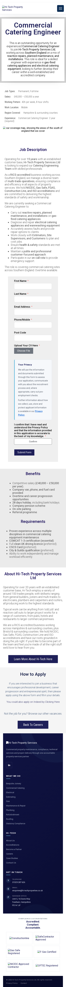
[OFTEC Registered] (47, 965)
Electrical (10, 792)
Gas (8, 801)
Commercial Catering (15, 788)
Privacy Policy (11, 983)
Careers (9, 854)
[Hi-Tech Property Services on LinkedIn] (9, 765)
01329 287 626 (18, 882)
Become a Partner (14, 849)
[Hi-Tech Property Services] (16, 8)
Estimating (11, 797)
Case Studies (12, 858)
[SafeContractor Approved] (47, 938)
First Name (20, 280)
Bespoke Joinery (13, 783)
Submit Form (24, 452)
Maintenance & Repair (15, 806)
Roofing (9, 819)
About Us (10, 840)
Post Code (20, 332)
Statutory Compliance (15, 823)
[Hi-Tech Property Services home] (21, 742)
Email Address (22, 306)
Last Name (20, 293)
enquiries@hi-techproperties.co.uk (27, 890)
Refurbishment (12, 814)
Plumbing (10, 810)
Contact (24, 983)
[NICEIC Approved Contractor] (19, 965)
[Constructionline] (19, 938)
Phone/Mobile (22, 319)
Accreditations (12, 845)
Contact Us (11, 863)
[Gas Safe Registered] (19, 952)
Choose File (23, 350)
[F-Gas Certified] (47, 952)
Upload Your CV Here (26, 345)
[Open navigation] (60, 8)
